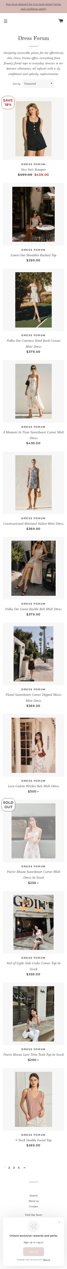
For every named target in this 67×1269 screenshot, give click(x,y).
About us (33, 1201)
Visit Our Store (33, 1214)
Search (34, 1195)
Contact (33, 1206)
